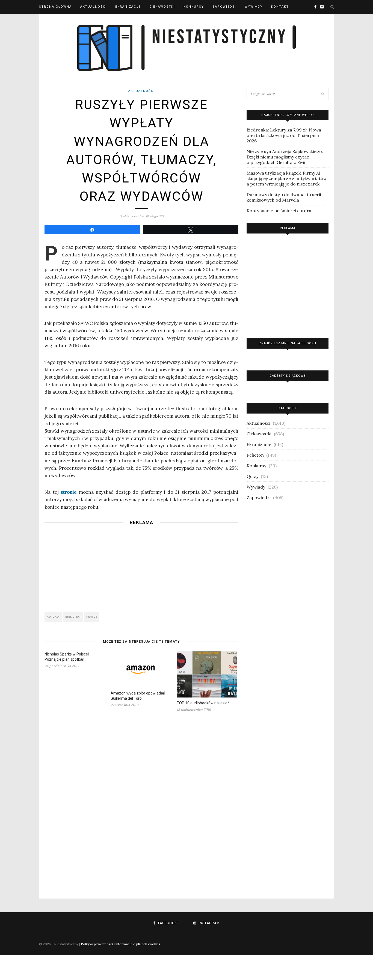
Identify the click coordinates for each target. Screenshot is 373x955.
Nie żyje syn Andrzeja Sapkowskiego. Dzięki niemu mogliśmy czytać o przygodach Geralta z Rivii (285, 157)
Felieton (255, 455)
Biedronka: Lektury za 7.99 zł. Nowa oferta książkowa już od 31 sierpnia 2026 (284, 135)
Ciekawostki (162, 6)
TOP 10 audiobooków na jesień (203, 703)
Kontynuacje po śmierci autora (279, 210)
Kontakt (280, 6)
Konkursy (193, 6)
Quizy (252, 476)
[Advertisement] (141, 567)
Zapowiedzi (224, 6)
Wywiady (254, 6)
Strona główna (55, 6)
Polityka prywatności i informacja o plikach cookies (120, 944)
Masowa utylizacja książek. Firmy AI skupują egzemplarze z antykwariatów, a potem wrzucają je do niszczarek (287, 178)
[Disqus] (141, 802)
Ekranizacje (128, 6)
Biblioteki (73, 616)
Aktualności (93, 6)
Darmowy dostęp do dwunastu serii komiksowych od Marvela (284, 197)
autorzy (53, 616)
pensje (91, 616)
